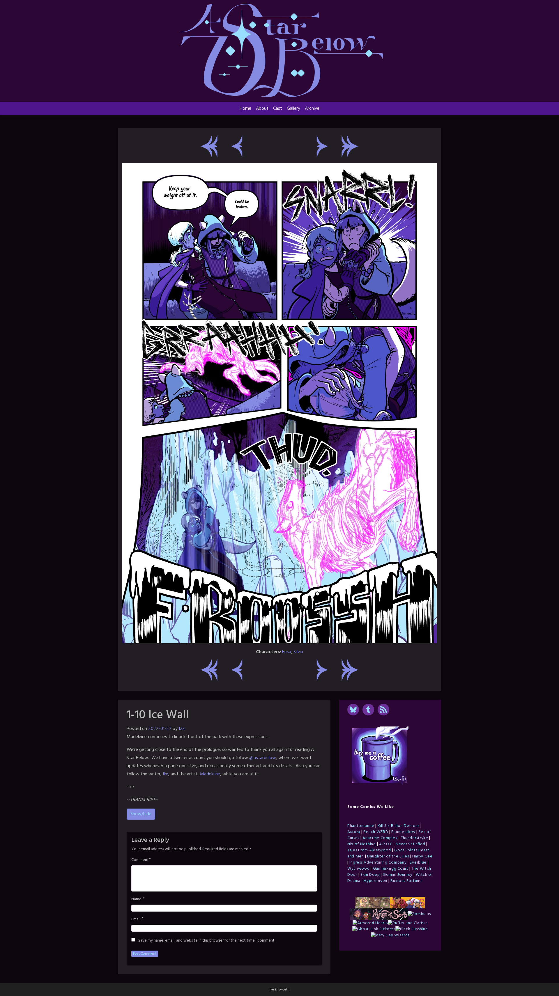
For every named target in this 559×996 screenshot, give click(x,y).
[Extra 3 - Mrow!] (350, 146)
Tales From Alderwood (369, 850)
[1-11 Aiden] (322, 146)
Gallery (293, 108)
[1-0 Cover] (209, 146)
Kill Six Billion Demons (399, 826)
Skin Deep (370, 874)
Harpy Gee (422, 856)
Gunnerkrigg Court (390, 868)
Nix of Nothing (361, 844)
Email (135, 919)
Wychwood (358, 868)
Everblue (418, 862)
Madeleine (210, 774)
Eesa (286, 652)
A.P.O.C (385, 844)
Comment (140, 860)
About (262, 108)
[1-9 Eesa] (237, 146)
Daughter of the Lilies (388, 856)
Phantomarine (360, 826)
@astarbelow (262, 758)
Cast (277, 108)
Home (245, 108)
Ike (165, 774)
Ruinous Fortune (406, 881)
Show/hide (140, 814)
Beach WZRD (375, 832)
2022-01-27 (159, 729)
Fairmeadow (403, 832)
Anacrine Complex (379, 838)
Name (136, 899)
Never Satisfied (410, 844)
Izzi (182, 729)
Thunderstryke (414, 838)
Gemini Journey (398, 874)
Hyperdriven (375, 881)
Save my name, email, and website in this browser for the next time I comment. (206, 941)
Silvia (298, 652)
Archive (312, 108)
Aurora (353, 832)
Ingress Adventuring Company (377, 862)
